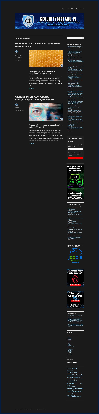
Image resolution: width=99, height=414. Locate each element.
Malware (70, 383)
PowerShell (78, 388)
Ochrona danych (21, 110)
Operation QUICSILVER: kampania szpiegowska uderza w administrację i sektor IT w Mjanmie (75, 116)
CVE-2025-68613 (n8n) (72, 221)
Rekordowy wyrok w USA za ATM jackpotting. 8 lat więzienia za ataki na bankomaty (75, 86)
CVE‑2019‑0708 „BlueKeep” (73, 227)
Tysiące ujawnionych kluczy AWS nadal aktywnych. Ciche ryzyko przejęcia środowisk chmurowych (75, 52)
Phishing (70, 388)
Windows (74, 396)
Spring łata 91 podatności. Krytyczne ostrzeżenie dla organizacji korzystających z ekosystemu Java (76, 98)
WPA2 (79, 396)
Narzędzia (69, 345)
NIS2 (81, 383)
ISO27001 (72, 379)
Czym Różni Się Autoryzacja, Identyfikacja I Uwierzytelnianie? (34, 98)
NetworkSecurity (76, 383)
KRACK (68, 381)
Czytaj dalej (31, 88)
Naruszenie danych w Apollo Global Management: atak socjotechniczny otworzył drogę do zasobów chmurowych (75, 111)
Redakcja (17, 54)
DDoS (73, 375)
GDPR (80, 377)
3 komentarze (17, 60)
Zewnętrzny (70, 354)
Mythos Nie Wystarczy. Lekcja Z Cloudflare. (76, 324)
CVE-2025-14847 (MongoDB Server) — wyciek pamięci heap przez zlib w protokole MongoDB (75, 208)
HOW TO (69, 340)
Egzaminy (70, 338)
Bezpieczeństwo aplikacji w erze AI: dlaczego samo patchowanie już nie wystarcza (74, 107)
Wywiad (69, 352)
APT (75, 369)
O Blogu (77, 8)
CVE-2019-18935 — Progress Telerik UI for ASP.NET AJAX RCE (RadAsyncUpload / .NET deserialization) (75, 237)
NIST (68, 386)
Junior (20, 57)
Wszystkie (69, 350)
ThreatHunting (79, 393)
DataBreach (79, 372)
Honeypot (17, 57)
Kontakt (82, 8)
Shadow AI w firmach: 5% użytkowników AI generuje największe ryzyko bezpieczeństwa (76, 124)
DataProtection (69, 375)
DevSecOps (79, 375)
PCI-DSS (74, 386)
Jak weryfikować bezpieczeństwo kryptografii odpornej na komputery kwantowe (74, 57)
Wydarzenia (70, 351)
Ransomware (77, 391)
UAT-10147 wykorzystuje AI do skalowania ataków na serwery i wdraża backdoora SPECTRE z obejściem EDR (75, 102)
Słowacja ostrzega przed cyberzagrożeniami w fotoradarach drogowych (74, 77)
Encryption (70, 377)
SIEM (74, 394)
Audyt (69, 334)
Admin (69, 369)
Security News (70, 349)
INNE (68, 342)
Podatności (70, 348)
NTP (72, 386)
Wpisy (62, 8)
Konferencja (80, 379)
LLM (75, 381)
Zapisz (75, 158)
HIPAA (68, 379)
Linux (72, 381)
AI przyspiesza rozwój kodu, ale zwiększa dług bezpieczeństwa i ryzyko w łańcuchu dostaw (75, 128)
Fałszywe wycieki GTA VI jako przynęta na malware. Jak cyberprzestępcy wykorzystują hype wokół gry (75, 82)
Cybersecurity (72, 373)
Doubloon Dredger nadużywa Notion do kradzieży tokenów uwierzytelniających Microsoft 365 (75, 48)
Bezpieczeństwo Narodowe (73, 336)
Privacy (69, 391)
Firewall (16, 58)
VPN (68, 396)
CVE (68, 337)
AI (73, 369)
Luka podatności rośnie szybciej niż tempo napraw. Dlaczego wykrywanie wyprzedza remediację (76, 66)
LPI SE (69, 344)
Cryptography (70, 370)
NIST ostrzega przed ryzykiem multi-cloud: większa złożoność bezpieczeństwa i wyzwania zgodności (76, 61)
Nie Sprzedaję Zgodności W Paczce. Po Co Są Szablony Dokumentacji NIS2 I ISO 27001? (75, 321)
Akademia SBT (69, 8)
